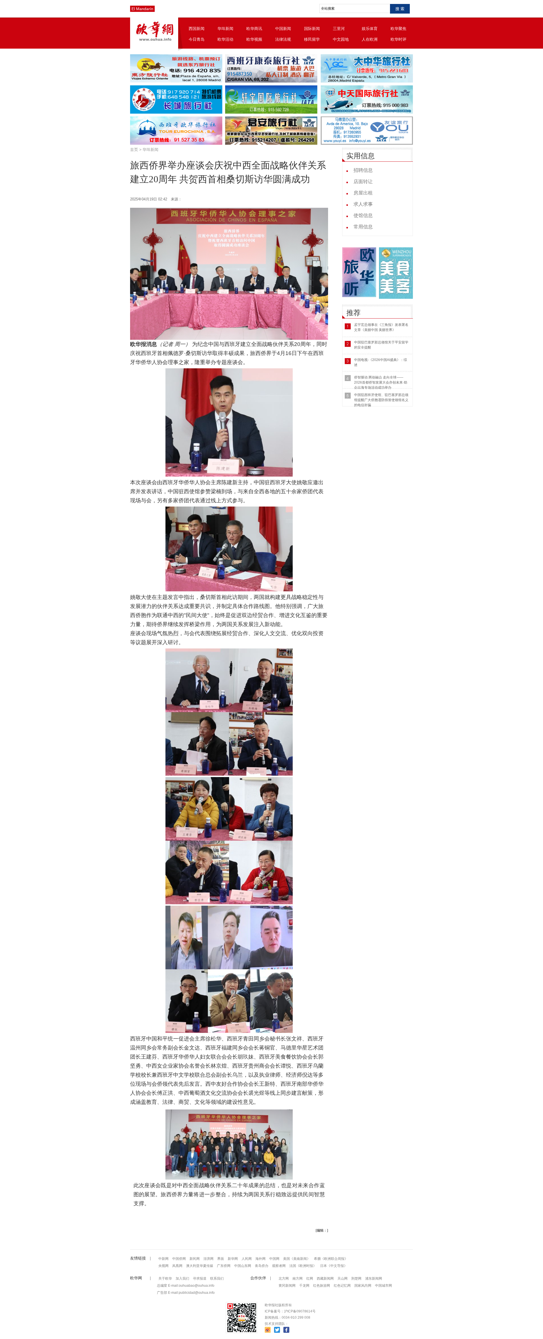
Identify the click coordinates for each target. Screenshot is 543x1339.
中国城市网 (383, 1286)
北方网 (284, 1278)
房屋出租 (363, 193)
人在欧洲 (370, 39)
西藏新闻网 (325, 1278)
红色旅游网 (321, 1286)
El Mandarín (142, 9)
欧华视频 (254, 39)
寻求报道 (199, 1278)
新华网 (233, 1259)
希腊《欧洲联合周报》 (331, 1259)
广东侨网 (223, 1266)
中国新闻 (283, 28)
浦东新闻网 (373, 1278)
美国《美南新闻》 (296, 1259)
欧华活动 (225, 39)
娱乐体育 (370, 28)
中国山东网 (242, 1266)
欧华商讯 (254, 28)
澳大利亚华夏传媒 (199, 1266)
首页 (134, 149)
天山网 (342, 1278)
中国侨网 (179, 1259)
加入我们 (182, 1278)
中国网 (274, 1259)
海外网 (260, 1259)
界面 (220, 1259)
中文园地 (341, 39)
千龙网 (304, 1286)
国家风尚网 (362, 1286)
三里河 (339, 28)
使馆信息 (363, 215)
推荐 (353, 313)
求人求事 (363, 204)
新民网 (194, 1259)
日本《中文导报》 (333, 1266)
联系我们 (217, 1278)
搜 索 (399, 9)
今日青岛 (196, 39)
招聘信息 (363, 170)
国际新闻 (312, 28)
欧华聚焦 (398, 28)
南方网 (297, 1278)
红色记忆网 (342, 1286)
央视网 (163, 1266)
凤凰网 (177, 1266)
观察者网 (279, 1266)
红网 (309, 1278)
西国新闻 (196, 28)
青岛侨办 (261, 1266)
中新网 (163, 1259)
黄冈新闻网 (287, 1286)
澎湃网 (208, 1259)
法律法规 (283, 39)
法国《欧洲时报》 (302, 1266)
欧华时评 (398, 39)
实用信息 (360, 156)
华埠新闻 (225, 28)
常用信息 (363, 227)
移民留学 (312, 39)
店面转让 (363, 181)
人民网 (247, 1259)
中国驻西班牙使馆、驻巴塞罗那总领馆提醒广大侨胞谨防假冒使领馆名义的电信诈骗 (381, 400)
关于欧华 (165, 1278)
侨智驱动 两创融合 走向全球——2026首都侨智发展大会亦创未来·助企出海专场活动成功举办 (380, 382)
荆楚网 (356, 1278)
